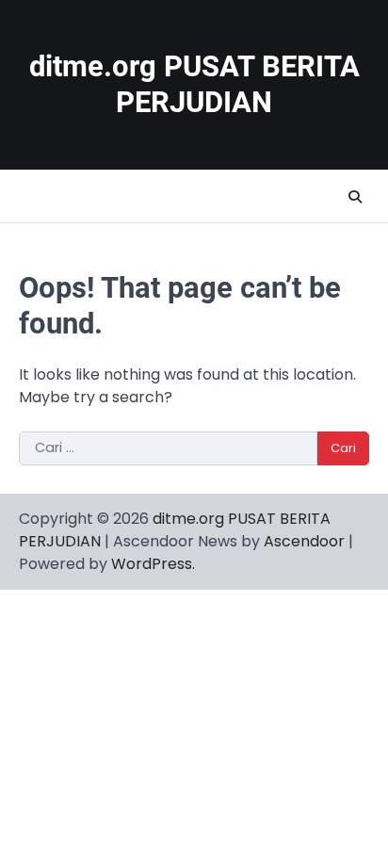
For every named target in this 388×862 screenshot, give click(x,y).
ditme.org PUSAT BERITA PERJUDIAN (194, 84)
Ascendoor (304, 541)
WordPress (151, 564)
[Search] (355, 197)
